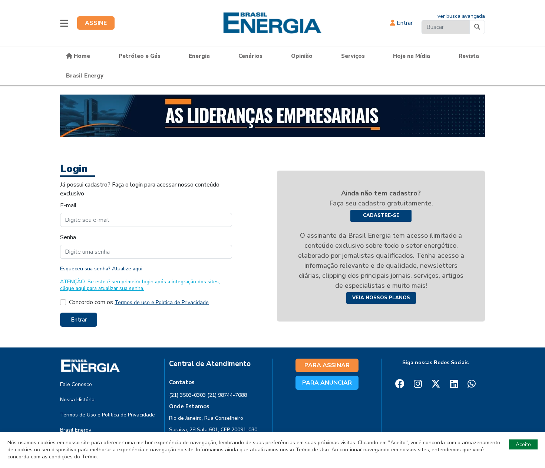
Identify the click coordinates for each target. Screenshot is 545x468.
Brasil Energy (84, 75)
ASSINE (96, 23)
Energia (199, 56)
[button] (64, 23)
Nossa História (77, 399)
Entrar (404, 23)
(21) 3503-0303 (187, 395)
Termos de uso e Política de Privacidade (162, 302)
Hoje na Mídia (411, 56)
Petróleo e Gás (140, 56)
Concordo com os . (139, 302)
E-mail (68, 205)
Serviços (353, 56)
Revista (469, 56)
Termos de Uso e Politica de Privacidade (107, 414)
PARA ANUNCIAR (327, 383)
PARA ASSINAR (327, 365)
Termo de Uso (312, 449)
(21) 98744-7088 (227, 395)
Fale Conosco (76, 384)
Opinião (302, 56)
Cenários (250, 56)
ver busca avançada (461, 16)
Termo (89, 456)
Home (81, 56)
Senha (68, 237)
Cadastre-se (381, 215)
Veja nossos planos (381, 297)
